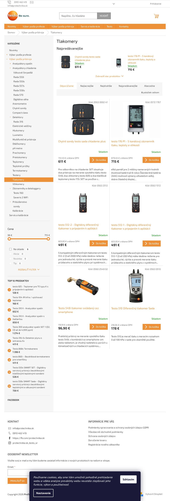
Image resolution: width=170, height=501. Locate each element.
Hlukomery (18, 130)
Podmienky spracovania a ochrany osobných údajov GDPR (118, 427)
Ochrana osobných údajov (102, 436)
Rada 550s (19, 81)
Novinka (19, 258)
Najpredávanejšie (128, 85)
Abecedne (149, 85)
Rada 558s (19, 90)
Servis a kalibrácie (18, 215)
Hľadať (104, 15)
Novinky (13, 50)
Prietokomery (20, 157)
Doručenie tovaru (97, 440)
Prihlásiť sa (17, 480)
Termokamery (20, 170)
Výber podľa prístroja (20, 59)
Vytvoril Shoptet (153, 494)
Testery (16, 175)
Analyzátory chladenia (24, 68)
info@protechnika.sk (23, 428)
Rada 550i (18, 77)
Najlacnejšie (86, 85)
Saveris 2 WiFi (20, 197)
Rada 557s (18, 85)
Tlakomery (18, 179)
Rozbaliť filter (27, 269)
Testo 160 (18, 192)
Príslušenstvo (20, 201)
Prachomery (19, 152)
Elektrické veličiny (22, 126)
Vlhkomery (18, 184)
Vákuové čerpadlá (23, 72)
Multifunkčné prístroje (24, 139)
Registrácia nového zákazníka (104, 444)
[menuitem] (11, 26)
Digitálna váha (20, 99)
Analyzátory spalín (22, 63)
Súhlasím (128, 479)
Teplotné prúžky (21, 166)
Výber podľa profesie (20, 54)
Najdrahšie (106, 85)
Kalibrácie (18, 210)
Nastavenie (43, 493)
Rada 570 (18, 94)
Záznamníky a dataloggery (27, 188)
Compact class (20, 112)
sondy (16, 206)
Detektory (18, 117)
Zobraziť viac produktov (107, 76)
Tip (17, 263)
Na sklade (20, 249)
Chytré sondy (19, 108)
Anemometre (20, 103)
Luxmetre (18, 134)
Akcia (18, 253)
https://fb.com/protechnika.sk (28, 438)
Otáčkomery (19, 143)
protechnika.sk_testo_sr (25, 442)
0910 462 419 (20, 433)
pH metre (17, 148)
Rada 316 (18, 121)
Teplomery (18, 161)
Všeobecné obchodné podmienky (105, 431)
